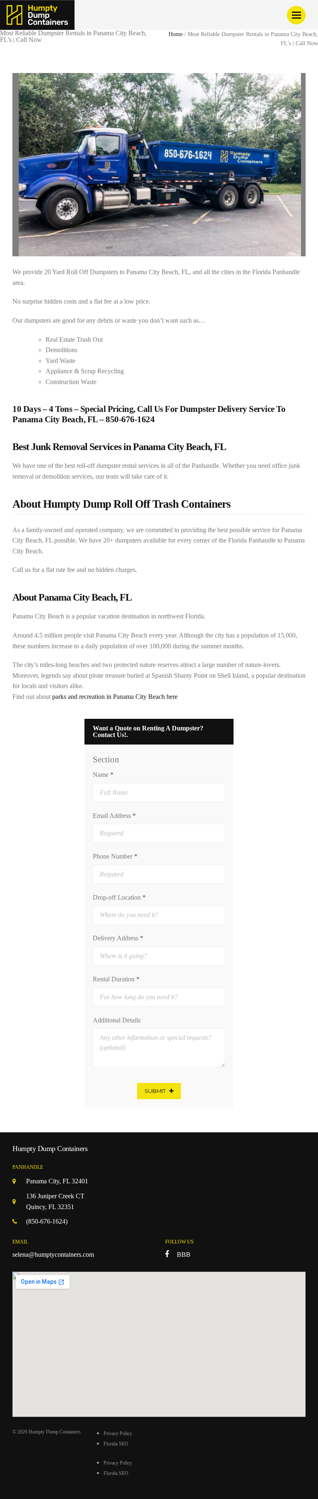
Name (103, 774)
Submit (155, 1091)
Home (176, 34)
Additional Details (116, 1020)
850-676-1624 (130, 419)
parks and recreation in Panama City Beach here (115, 696)
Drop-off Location (119, 897)
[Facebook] (167, 1254)
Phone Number (115, 856)
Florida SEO (116, 1444)
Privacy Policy (118, 1433)
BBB (183, 1254)
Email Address (114, 815)
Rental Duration (116, 979)
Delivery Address (118, 938)
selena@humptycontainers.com (53, 1254)
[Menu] (296, 15)
